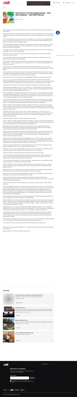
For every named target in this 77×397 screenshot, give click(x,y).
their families (44, 131)
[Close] (49, 3)
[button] (28, 299)
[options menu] (16, 22)
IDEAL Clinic (45, 111)
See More (21, 372)
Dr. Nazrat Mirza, (26, 114)
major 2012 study (9, 79)
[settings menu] (74, 3)
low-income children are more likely (42, 188)
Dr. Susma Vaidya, (13, 148)
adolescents (36, 131)
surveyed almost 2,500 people (41, 81)
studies (45, 66)
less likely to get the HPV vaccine (28, 92)
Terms (13, 382)
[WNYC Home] (6, 2)
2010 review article (16, 206)
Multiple (42, 66)
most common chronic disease (27, 40)
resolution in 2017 (34, 139)
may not (21, 87)
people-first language (16, 141)
